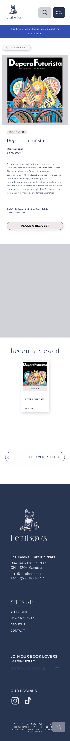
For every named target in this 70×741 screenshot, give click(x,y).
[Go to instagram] (15, 701)
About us (18, 624)
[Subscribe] (57, 668)
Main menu (59, 12)
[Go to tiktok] (28, 701)
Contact (18, 630)
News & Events (22, 618)
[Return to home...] (13, 17)
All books (18, 47)
